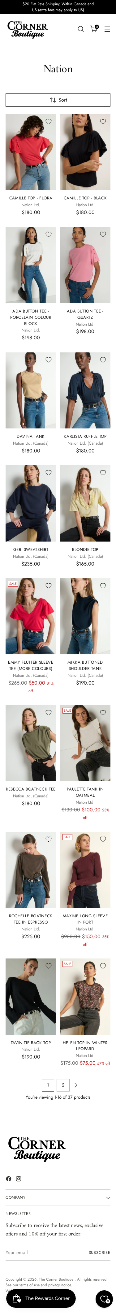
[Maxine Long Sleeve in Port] (85, 870)
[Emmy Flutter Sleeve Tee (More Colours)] (31, 616)
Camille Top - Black (85, 198)
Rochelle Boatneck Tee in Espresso (31, 919)
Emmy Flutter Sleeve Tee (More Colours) (31, 665)
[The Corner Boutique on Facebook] (9, 1180)
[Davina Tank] (31, 390)
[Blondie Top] (85, 503)
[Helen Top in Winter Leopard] (85, 996)
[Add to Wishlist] (48, 121)
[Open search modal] (80, 29)
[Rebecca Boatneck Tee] (31, 743)
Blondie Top (85, 549)
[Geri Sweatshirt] (31, 503)
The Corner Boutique (57, 1279)
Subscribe (99, 1252)
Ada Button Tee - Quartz (85, 314)
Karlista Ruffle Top (85, 436)
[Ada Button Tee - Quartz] (85, 265)
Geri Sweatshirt (31, 549)
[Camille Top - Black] (85, 152)
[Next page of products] (75, 1085)
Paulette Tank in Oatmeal (85, 792)
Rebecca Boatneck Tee (31, 789)
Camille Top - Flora (31, 198)
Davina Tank (31, 436)
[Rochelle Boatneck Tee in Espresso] (31, 870)
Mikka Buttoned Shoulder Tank (85, 665)
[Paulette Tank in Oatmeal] (85, 743)
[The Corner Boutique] (27, 29)
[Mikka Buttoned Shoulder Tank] (85, 616)
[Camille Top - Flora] (31, 152)
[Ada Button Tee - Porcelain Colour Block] (31, 265)
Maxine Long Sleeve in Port (85, 919)
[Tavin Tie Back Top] (31, 996)
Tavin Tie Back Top (31, 1043)
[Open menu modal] (107, 29)
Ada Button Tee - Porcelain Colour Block (30, 317)
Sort (62, 99)
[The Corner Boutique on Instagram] (19, 1180)
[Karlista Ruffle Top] (85, 390)
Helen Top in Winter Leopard (85, 1046)
